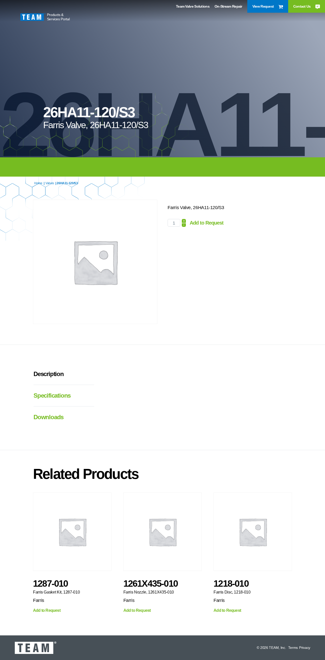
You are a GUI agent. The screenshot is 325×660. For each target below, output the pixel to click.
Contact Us (302, 6)
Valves (49, 183)
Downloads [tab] (48, 417)
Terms (293, 648)
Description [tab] (49, 373)
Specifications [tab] (52, 395)
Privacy (304, 648)
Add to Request (206, 222)
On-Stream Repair (228, 6)
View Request (263, 6)
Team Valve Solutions (192, 6)
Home (38, 183)
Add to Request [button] (46, 610)
